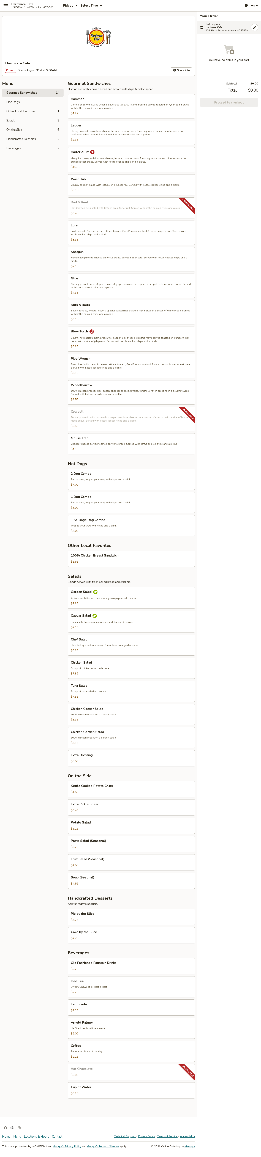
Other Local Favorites (32, 111)
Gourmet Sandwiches (32, 93)
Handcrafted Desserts (32, 139)
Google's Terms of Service (103, 1146)
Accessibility (187, 1136)
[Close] (254, 27)
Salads (32, 120)
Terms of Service (167, 1136)
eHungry (189, 1146)
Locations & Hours (36, 1137)
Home (6, 1137)
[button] (131, 106)
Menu (17, 1137)
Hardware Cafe (22, 4)
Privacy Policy (146, 1136)
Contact (57, 1137)
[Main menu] (5, 5)
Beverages (32, 148)
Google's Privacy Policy (67, 1146)
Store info (183, 70)
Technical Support (125, 1136)
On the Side (32, 130)
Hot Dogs (32, 102)
